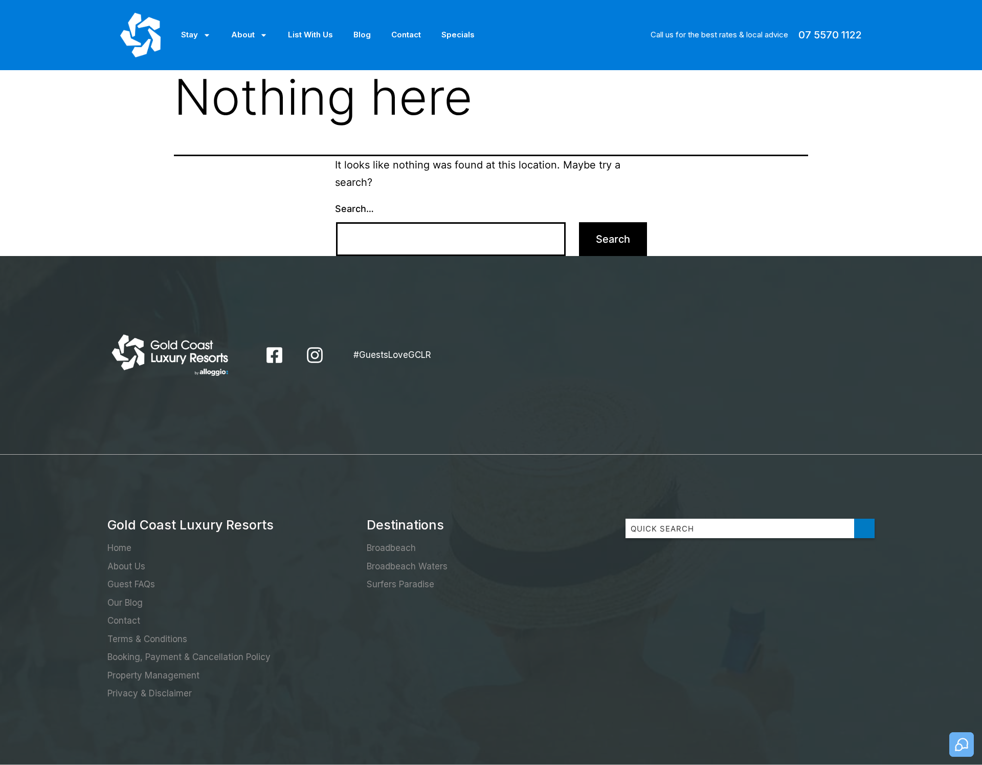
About (243, 34)
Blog (362, 34)
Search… (354, 208)
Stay (189, 34)
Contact (406, 34)
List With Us (310, 34)
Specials (458, 34)
